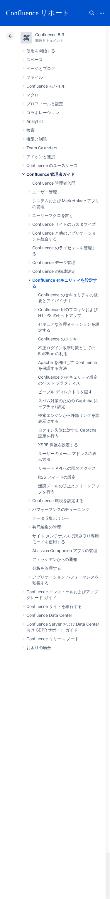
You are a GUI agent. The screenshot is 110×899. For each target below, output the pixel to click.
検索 (92, 13)
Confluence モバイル (45, 85)
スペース (34, 59)
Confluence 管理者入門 (53, 183)
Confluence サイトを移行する (54, 606)
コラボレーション (42, 112)
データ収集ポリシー (50, 518)
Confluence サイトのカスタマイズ (64, 224)
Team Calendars (41, 147)
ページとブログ (40, 68)
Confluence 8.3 (49, 34)
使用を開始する (40, 50)
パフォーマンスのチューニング (60, 509)
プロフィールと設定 (44, 103)
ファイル (34, 77)
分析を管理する (46, 568)
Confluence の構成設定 (53, 271)
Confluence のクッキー (59, 338)
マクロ (32, 94)
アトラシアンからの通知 (54, 559)
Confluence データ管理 (53, 262)
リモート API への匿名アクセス (67, 468)
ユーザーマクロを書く (52, 215)
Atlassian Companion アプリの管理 (64, 550)
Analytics (34, 121)
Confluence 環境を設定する (58, 500)
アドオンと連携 (40, 156)
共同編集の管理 (46, 526)
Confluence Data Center (49, 615)
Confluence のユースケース (52, 165)
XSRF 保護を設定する (58, 444)
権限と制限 (36, 138)
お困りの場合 (38, 647)
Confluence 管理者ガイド (50, 174)
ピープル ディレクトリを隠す (65, 391)
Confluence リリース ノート (52, 638)
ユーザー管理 (44, 191)
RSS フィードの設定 (57, 476)
